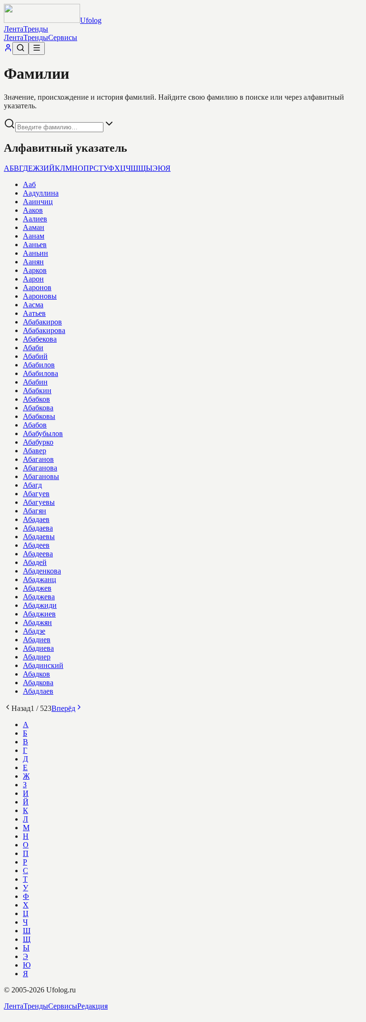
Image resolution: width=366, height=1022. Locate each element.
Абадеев (36, 545)
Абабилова (40, 373)
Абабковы (39, 416)
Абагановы (41, 476)
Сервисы (62, 37)
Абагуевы (39, 502)
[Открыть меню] (37, 48)
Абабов (35, 425)
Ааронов (37, 287)
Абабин (35, 382)
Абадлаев (38, 691)
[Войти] (8, 49)
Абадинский (43, 665)
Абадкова (38, 682)
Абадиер (37, 657)
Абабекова (40, 339)
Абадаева (38, 528)
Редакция (92, 1006)
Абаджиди (40, 605)
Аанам (33, 236)
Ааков (33, 210)
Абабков (36, 399)
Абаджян (37, 622)
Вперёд (63, 708)
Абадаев (36, 519)
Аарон (33, 279)
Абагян (34, 511)
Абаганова (40, 468)
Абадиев (37, 640)
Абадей (35, 562)
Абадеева (38, 554)
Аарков (35, 270)
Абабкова (38, 408)
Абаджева (39, 597)
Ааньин (35, 253)
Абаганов (38, 459)
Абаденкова (42, 571)
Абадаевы (39, 536)
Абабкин (37, 390)
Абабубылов (43, 433)
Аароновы (40, 296)
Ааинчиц (38, 202)
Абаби (33, 348)
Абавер (34, 451)
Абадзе (34, 631)
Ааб (29, 184)
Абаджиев (39, 614)
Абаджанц (39, 579)
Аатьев (34, 313)
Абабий (35, 356)
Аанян (33, 262)
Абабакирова (44, 330)
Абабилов (39, 365)
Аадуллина (41, 193)
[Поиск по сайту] (20, 48)
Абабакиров (42, 322)
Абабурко (38, 442)
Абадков (36, 674)
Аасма (33, 305)
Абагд (32, 485)
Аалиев (35, 219)
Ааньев (35, 244)
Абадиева (38, 648)
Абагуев (36, 494)
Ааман (33, 227)
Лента (13, 29)
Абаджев (37, 588)
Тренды (35, 29)
